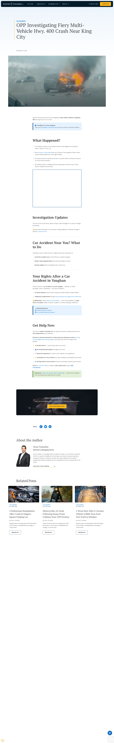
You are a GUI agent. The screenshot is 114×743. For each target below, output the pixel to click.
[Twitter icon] (45, 426)
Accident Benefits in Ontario (44, 310)
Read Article (15, 532)
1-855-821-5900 (42, 365)
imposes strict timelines (53, 300)
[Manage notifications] (2, 740)
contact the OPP (42, 231)
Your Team (30, 4)
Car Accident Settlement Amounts (46, 312)
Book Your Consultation (57, 406)
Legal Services (40, 4)
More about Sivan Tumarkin (41, 466)
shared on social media (44, 152)
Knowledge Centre (53, 4)
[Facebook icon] (41, 426)
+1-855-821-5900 (93, 4)
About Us (64, 4)
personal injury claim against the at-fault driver (68, 296)
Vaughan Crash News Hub (50, 127)
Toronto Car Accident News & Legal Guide (53, 373)
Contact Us (105, 4)
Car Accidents (21, 21)
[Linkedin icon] (50, 426)
